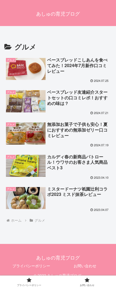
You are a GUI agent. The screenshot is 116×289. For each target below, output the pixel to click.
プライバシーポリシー (31, 265)
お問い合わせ (85, 265)
